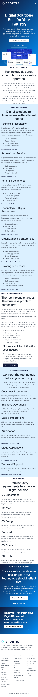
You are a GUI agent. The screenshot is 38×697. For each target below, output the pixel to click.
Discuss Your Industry (19, 40)
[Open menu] (35, 3)
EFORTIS (16, 693)
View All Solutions (19, 603)
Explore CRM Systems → (8, 176)
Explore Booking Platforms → (9, 149)
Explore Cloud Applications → (9, 234)
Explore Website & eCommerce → (11, 204)
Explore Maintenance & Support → (11, 474)
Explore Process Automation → (10, 443)
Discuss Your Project (19, 598)
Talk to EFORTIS (10, 365)
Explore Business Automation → (10, 289)
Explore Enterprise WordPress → (10, 262)
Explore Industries (19, 46)
